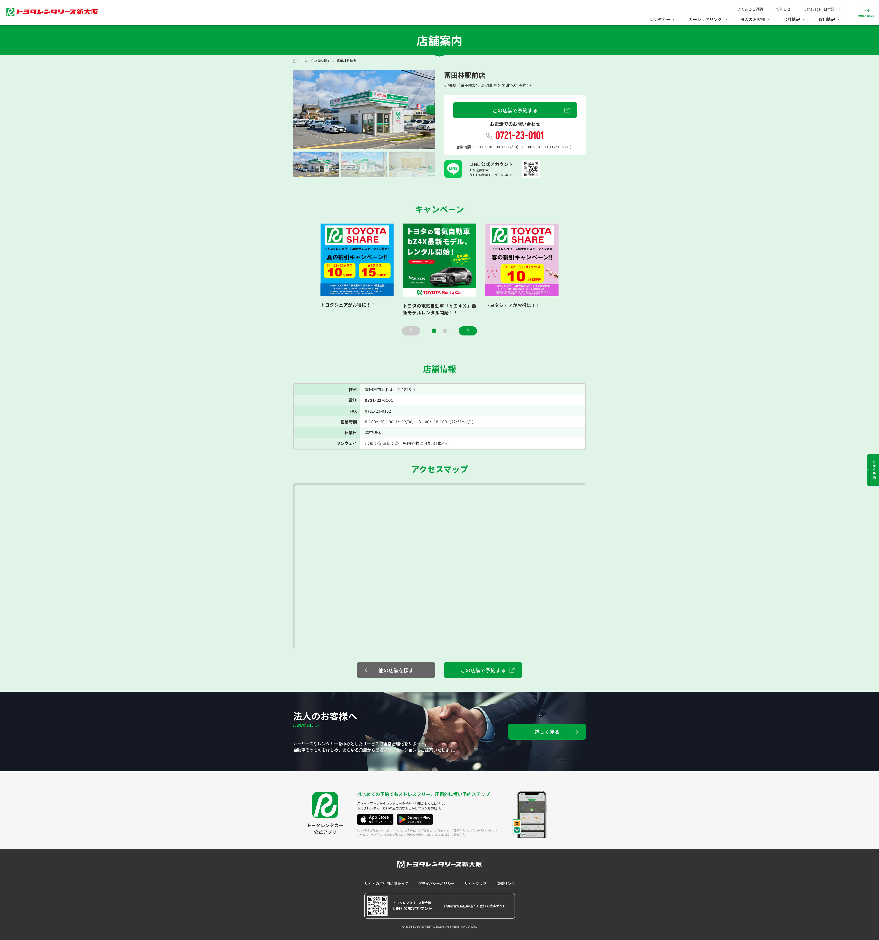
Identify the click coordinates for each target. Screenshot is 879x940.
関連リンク (505, 883)
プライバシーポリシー (436, 883)
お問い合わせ (866, 16)
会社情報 (792, 19)
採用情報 (827, 19)
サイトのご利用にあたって (386, 883)
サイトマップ (475, 883)
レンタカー (660, 19)
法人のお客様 (752, 19)
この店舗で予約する (515, 110)
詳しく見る (547, 731)
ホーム (303, 60)
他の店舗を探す (396, 670)
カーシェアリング (705, 19)
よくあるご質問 (750, 9)
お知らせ (783, 9)
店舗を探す (322, 60)
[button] (430, 109)
